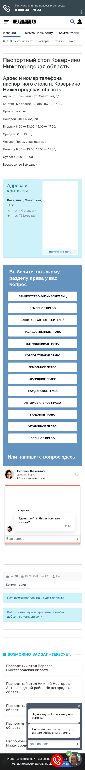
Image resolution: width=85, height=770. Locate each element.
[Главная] (4, 41)
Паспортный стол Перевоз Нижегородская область (29, 668)
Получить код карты (60, 251)
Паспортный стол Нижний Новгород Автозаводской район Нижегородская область (39, 687)
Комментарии (16, 584)
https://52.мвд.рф (23, 215)
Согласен (65, 763)
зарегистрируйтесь (40, 612)
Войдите (13, 612)
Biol (58, 576)
